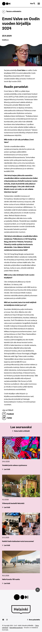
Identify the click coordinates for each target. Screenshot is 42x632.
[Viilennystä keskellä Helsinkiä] (21, 486)
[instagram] (7, 620)
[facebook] (3, 620)
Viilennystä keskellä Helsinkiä (13, 503)
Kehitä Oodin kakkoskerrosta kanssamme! (18, 541)
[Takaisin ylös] (37, 590)
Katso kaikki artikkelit (22, 431)
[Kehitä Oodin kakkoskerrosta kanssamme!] (21, 524)
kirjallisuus (5, 40)
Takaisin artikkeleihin (13, 11)
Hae (31, 3)
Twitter (9, 418)
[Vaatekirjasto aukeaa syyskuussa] (21, 448)
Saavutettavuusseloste (16, 627)
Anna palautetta (34, 620)
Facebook (10, 414)
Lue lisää (7, 469)
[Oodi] (6, 3)
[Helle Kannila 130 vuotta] (21, 562)
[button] (39, 3)
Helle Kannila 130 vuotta (11, 579)
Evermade (5, 630)
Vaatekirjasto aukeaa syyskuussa (14, 465)
